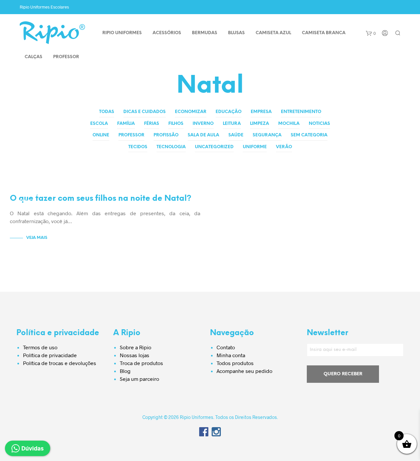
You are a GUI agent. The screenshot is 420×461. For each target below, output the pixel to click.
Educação (229, 112)
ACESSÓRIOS (167, 33)
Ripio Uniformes (122, 33)
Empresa (261, 112)
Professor (131, 135)
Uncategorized (214, 147)
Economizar (190, 112)
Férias (151, 124)
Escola (99, 124)
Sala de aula (203, 135)
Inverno (203, 124)
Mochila (289, 124)
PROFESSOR (66, 57)
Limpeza (259, 124)
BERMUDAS (204, 33)
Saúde (235, 135)
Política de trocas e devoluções (59, 363)
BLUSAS (236, 33)
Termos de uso (40, 347)
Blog (125, 371)
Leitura (232, 124)
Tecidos (137, 147)
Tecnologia (171, 147)
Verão (284, 147)
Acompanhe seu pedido (244, 371)
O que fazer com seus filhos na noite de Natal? (100, 199)
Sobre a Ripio (135, 347)
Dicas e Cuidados (144, 112)
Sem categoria (309, 135)
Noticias (319, 124)
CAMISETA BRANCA (324, 33)
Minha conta (231, 355)
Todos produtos (235, 363)
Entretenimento (301, 112)
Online (101, 135)
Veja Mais (36, 238)
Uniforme (255, 147)
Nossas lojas (134, 355)
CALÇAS (33, 57)
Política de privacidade (50, 355)
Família (126, 124)
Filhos (175, 124)
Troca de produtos (141, 363)
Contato (226, 347)
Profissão (166, 135)
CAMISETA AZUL (273, 33)
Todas (106, 112)
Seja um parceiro (139, 379)
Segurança (267, 135)
